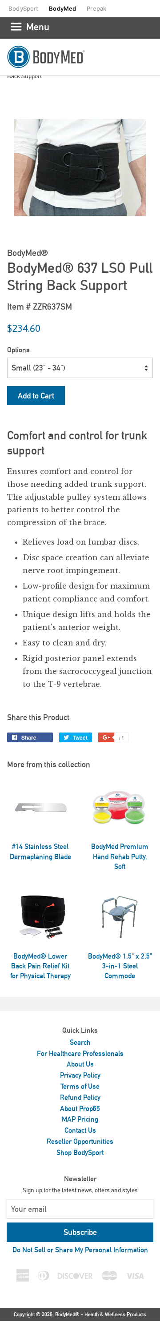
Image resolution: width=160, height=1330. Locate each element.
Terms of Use (80, 1086)
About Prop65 (80, 1108)
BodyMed (62, 8)
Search (80, 1042)
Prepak (96, 8)
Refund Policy (80, 1097)
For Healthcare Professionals (80, 1053)
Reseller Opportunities (80, 1141)
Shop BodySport (80, 1152)
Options (18, 350)
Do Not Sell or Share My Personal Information (80, 1250)
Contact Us (80, 1130)
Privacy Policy (80, 1075)
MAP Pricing (80, 1119)
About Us (80, 1064)
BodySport (23, 8)
